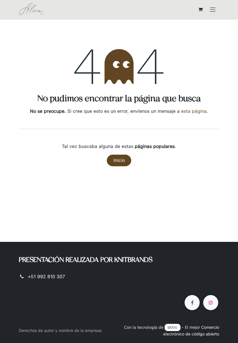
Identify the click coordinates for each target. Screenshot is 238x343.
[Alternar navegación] (212, 9)
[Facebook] (192, 302)
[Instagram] (210, 302)
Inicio (119, 160)
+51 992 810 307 (46, 276)
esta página (194, 111)
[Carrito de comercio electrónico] (200, 9)
